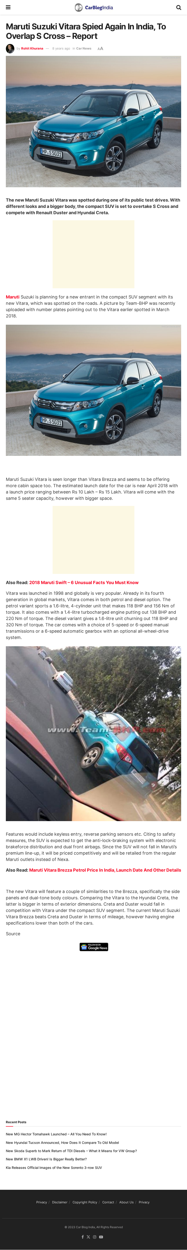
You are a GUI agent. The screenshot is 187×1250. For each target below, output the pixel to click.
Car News (83, 48)
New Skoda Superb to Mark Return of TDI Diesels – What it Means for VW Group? (71, 1151)
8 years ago (61, 48)
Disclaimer (59, 1202)
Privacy (41, 1202)
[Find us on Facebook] (83, 1237)
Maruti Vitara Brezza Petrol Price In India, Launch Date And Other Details (105, 870)
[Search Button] (178, 7)
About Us (126, 1202)
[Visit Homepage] (93, 7)
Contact (108, 1202)
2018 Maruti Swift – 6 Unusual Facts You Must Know (84, 582)
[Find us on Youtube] (101, 1237)
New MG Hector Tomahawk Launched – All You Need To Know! (56, 1134)
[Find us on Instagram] (94, 1237)
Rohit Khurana (32, 48)
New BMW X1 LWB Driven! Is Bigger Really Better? (46, 1159)
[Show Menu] (8, 7)
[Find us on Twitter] (88, 1237)
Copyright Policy (85, 1202)
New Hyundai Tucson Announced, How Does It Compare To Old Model (62, 1142)
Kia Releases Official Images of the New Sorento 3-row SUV (54, 1167)
